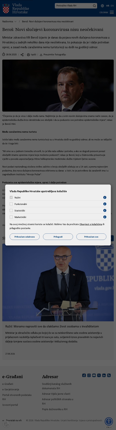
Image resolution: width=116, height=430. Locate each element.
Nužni (17, 197)
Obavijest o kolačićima (90, 224)
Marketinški (20, 217)
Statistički (19, 210)
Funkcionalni (20, 204)
